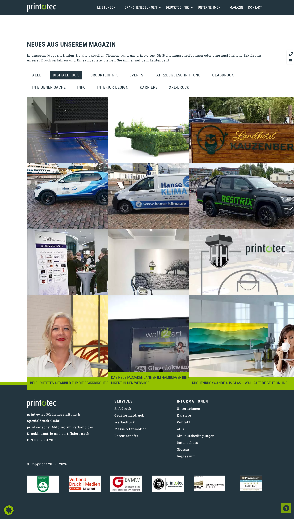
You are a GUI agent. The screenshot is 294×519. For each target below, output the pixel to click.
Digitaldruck (66, 75)
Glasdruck (223, 75)
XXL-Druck (179, 87)
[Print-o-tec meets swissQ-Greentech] (167, 144)
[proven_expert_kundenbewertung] (251, 477)
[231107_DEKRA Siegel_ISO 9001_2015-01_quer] (43, 477)
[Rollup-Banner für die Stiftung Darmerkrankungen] (86, 276)
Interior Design (112, 87)
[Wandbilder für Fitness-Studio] (167, 276)
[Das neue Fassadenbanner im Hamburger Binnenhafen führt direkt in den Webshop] (167, 342)
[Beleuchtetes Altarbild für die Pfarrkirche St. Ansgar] (86, 342)
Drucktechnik (104, 75)
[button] (9, 510)
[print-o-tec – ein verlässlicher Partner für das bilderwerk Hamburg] (86, 144)
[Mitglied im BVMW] (126, 477)
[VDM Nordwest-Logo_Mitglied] (85, 477)
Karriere (149, 87)
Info (81, 87)
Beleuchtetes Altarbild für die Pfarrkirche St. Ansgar (77, 383)
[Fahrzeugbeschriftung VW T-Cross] (86, 210)
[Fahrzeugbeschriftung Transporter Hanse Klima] (167, 210)
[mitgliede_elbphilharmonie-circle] (209, 477)
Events (136, 75)
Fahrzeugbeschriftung (178, 75)
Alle (36, 75)
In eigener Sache (49, 87)
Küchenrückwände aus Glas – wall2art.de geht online (239, 383)
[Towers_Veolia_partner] (168, 477)
